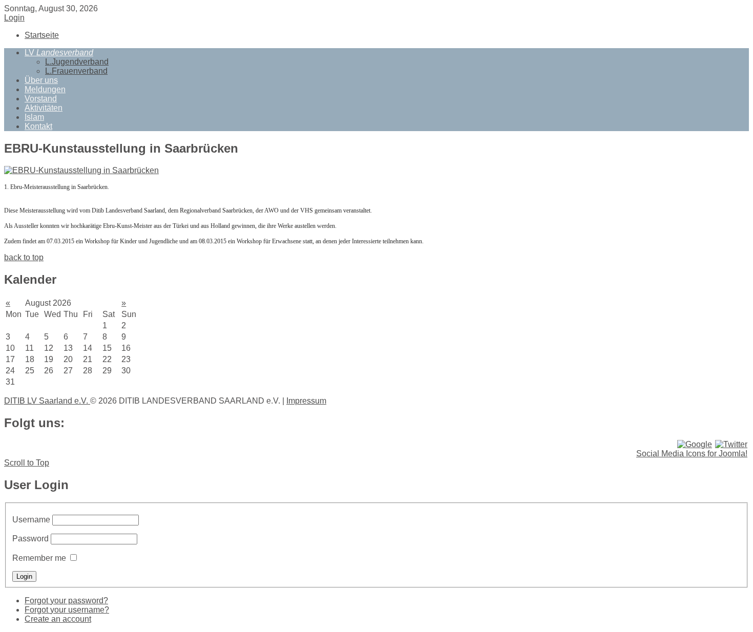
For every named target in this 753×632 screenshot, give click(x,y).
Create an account (58, 619)
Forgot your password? (66, 600)
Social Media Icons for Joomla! (691, 453)
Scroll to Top (26, 462)
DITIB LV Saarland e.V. (47, 400)
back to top (24, 257)
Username (31, 519)
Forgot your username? (67, 609)
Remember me (39, 558)
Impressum (306, 400)
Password (30, 538)
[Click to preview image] (81, 170)
